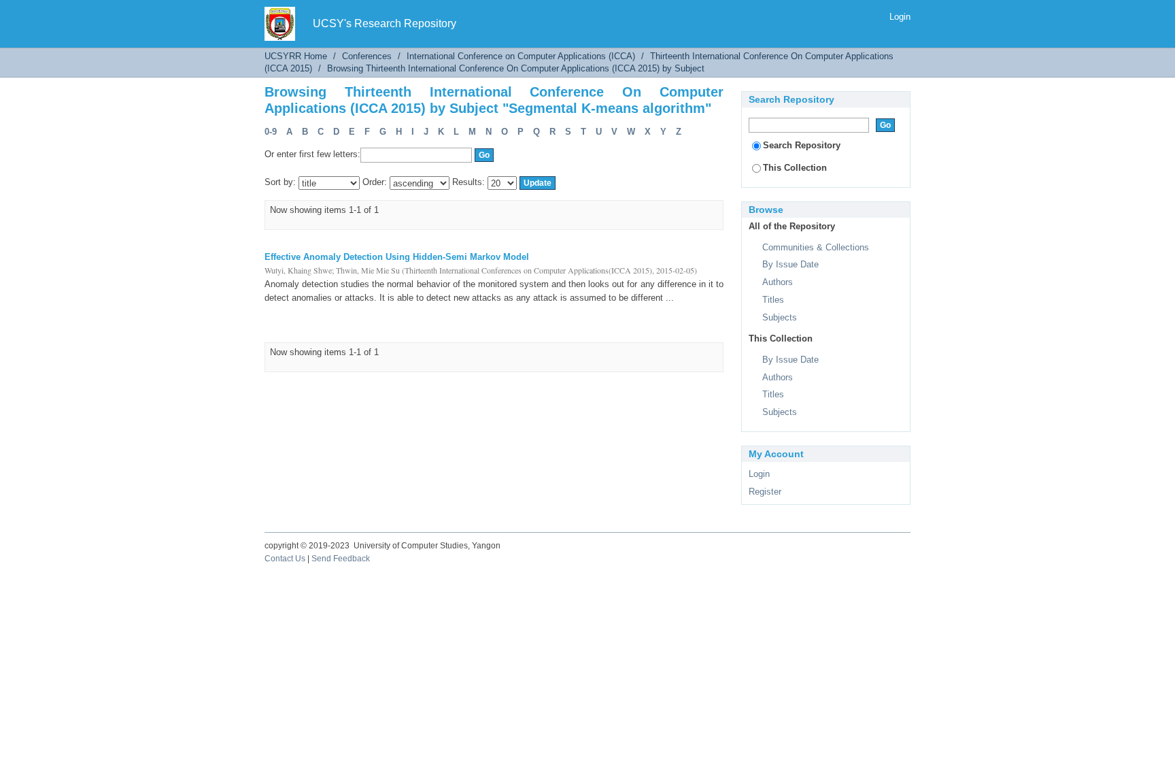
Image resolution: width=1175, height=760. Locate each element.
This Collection (795, 168)
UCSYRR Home (296, 56)
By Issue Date (790, 264)
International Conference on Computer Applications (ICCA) (521, 56)
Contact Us (285, 558)
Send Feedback (340, 558)
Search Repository (801, 145)
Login (899, 17)
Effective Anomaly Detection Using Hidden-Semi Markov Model (397, 257)
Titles (773, 300)
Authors (777, 282)
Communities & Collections (815, 247)
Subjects (779, 317)
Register (765, 491)
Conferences (367, 56)
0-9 (271, 132)
